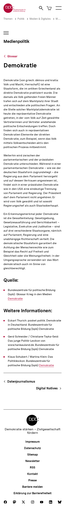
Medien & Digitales (40, 18)
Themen (7, 18)
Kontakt (32, 474)
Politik (21, 18)
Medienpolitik (16, 41)
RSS (32, 467)
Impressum (32, 441)
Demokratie (15, 298)
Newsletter (32, 461)
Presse (32, 480)
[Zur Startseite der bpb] (14, 12)
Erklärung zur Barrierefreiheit (32, 493)
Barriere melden (32, 486)
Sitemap (32, 454)
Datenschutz (32, 448)
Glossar (12, 56)
